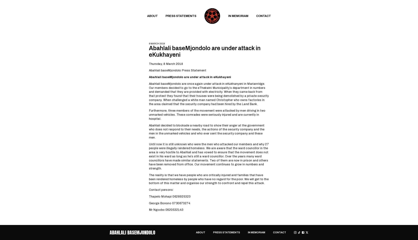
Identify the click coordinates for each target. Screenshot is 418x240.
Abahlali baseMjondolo (132, 232)
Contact (263, 16)
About (152, 16)
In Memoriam (238, 16)
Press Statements (181, 16)
